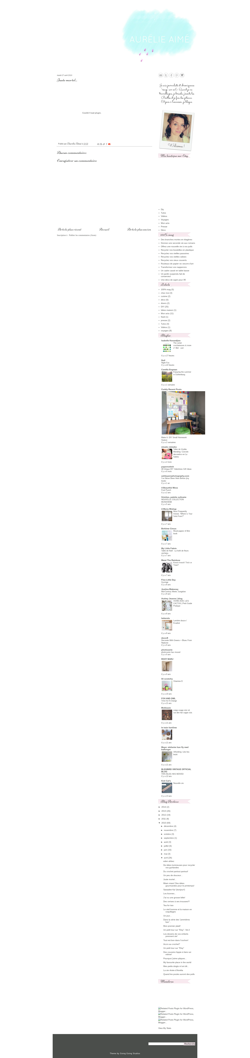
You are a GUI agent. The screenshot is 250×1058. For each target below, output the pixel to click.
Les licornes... (169, 893)
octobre (167, 834)
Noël (163, 317)
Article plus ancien (139, 229)
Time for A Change (169, 701)
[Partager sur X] (103, 144)
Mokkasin (166, 708)
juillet (166, 846)
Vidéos (164, 216)
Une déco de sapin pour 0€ (173, 280)
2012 (164, 815)
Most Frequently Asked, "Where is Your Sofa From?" (182, 513)
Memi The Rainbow (170, 560)
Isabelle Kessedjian (171, 340)
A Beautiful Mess (169, 488)
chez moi (165, 293)
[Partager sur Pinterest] (109, 144)
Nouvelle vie (178, 783)
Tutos (163, 213)
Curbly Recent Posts (171, 389)
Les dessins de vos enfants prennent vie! (175, 935)
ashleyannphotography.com (175, 476)
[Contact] (160, 77)
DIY (162, 306)
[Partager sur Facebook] (106, 144)
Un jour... (167, 916)
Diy (162, 209)
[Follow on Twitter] (166, 77)
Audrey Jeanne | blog (171, 598)
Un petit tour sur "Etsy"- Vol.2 (176, 930)
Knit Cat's (166, 781)
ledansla (165, 618)
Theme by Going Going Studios (125, 1053)
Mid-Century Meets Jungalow (173, 591)
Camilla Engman (169, 369)
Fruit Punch (166, 490)
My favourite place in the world (177, 962)
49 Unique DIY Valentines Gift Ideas (176, 469)
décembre (169, 826)
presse (164, 320)
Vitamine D (178, 681)
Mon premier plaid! (172, 926)
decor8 (164, 638)
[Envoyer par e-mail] (98, 144)
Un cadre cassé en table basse (175, 270)
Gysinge (164, 582)
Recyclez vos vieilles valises (173, 257)
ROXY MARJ (167, 659)
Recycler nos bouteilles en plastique (177, 250)
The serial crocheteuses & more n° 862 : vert (182, 345)
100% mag (166, 289)
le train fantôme (169, 727)
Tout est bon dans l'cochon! (175, 940)
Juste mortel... (169, 879)
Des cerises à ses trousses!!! (176, 901)
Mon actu (165, 223)
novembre (169, 830)
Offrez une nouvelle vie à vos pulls (176, 246)
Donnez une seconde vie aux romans (178, 243)
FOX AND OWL (168, 698)
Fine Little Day (168, 580)
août (166, 842)
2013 (164, 811)
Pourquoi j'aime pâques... (175, 958)
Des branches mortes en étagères (176, 239)
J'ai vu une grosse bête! (174, 897)
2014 (164, 807)
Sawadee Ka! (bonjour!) (174, 889)
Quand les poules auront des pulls (179, 974)
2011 (163, 819)
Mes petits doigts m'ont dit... (176, 966)
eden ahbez (168, 861)
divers (163, 303)
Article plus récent (69, 229)
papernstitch (167, 467)
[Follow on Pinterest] (176, 77)
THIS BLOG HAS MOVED (172, 774)
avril (166, 858)
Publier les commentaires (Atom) (82, 235)
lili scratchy (167, 679)
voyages (165, 330)
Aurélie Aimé (74, 143)
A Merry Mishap (169, 509)
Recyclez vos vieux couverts (174, 260)
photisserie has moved (170, 652)
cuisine (164, 296)
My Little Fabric (169, 548)
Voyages (165, 219)
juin (166, 850)
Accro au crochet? (171, 944)
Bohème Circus (168, 528)
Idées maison (167, 310)
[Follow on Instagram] (182, 77)
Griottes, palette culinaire (173, 497)
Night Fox (165, 363)
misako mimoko (169, 447)
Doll (163, 360)
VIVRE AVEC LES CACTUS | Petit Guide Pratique (182, 603)
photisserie (166, 650)
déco (163, 300)
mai (166, 854)
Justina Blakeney (169, 589)
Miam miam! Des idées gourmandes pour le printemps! (178, 884)
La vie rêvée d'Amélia (173, 970)
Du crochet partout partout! (175, 871)
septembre (169, 838)
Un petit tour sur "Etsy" (173, 948)
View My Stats (164, 1028)
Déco (163, 230)
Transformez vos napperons (174, 267)
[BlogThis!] (101, 144)
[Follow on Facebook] (171, 77)
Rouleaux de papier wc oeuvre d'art (177, 263)
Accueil (104, 229)
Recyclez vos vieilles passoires (175, 253)
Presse (164, 226)
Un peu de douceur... (173, 875)
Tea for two (168, 905)
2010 (164, 823)
